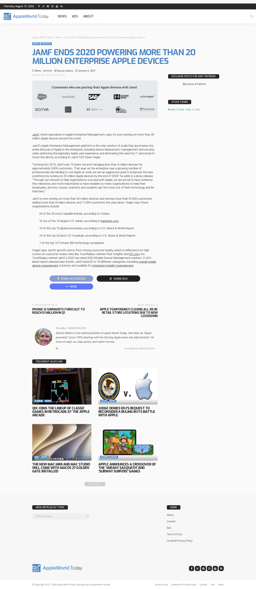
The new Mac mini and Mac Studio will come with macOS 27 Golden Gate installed (61, 468)
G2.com (134, 254)
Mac (37, 457)
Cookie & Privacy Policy (180, 540)
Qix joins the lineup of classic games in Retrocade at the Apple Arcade (61, 412)
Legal (104, 401)
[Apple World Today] (26, 16)
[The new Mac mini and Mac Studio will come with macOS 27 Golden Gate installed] (61, 442)
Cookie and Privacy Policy (183, 584)
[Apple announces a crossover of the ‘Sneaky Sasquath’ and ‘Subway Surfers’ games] (128, 442)
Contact (171, 521)
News (62, 16)
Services (46, 43)
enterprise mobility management (113, 265)
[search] (251, 16)
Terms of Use (174, 534)
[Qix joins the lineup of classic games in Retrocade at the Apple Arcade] (61, 386)
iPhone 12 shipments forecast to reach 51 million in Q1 (58, 311)
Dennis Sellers (65, 70)
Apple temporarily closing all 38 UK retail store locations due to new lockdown (129, 312)
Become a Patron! (194, 84)
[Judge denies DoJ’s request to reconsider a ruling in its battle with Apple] (128, 386)
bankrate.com (110, 221)
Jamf (35, 134)
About (88, 16)
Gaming (39, 401)
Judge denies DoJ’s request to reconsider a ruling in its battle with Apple (126, 412)
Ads (75, 16)
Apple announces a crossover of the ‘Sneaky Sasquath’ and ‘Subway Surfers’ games (127, 468)
